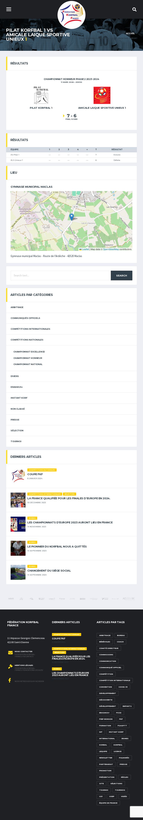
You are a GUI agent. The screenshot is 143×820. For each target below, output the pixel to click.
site (101, 783)
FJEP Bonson (105, 719)
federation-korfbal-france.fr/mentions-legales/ (29, 669)
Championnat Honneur (27, 358)
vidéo (124, 796)
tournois (120, 790)
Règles (124, 777)
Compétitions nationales (27, 339)
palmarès (124, 758)
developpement (107, 693)
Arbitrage (104, 635)
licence (117, 751)
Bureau (121, 635)
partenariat (106, 764)
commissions (106, 655)
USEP (111, 796)
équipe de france (108, 803)
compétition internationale (114, 680)
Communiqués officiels (25, 318)
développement (107, 706)
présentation (106, 777)
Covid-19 (123, 687)
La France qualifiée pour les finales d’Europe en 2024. (68, 498)
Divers (15, 376)
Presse (15, 419)
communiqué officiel (110, 667)
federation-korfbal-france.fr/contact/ (25, 655)
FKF (121, 719)
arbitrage (17, 307)
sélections (116, 783)
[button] (71, 217)
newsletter (105, 758)
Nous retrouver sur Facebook (29, 681)
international (107, 738)
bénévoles (104, 642)
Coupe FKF (35, 474)
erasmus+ (17, 387)
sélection (17, 430)
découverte (105, 700)
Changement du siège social (49, 570)
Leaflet (85, 249)
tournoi (16, 441)
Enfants (127, 706)
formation (105, 726)
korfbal (118, 745)
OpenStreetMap (111, 249)
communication (107, 661)
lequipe (103, 751)
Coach (120, 642)
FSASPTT (122, 726)
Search (121, 275)
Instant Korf (19, 398)
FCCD (118, 713)
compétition (106, 674)
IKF (100, 732)
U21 (101, 796)
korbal (103, 745)
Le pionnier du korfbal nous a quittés (57, 546)
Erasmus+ (104, 713)
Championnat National (27, 364)
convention (105, 687)
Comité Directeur (108, 648)
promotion (105, 771)
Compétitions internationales (30, 329)
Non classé (18, 409)
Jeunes (124, 738)
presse (123, 764)
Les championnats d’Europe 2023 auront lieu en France (69, 522)
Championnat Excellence (29, 351)
